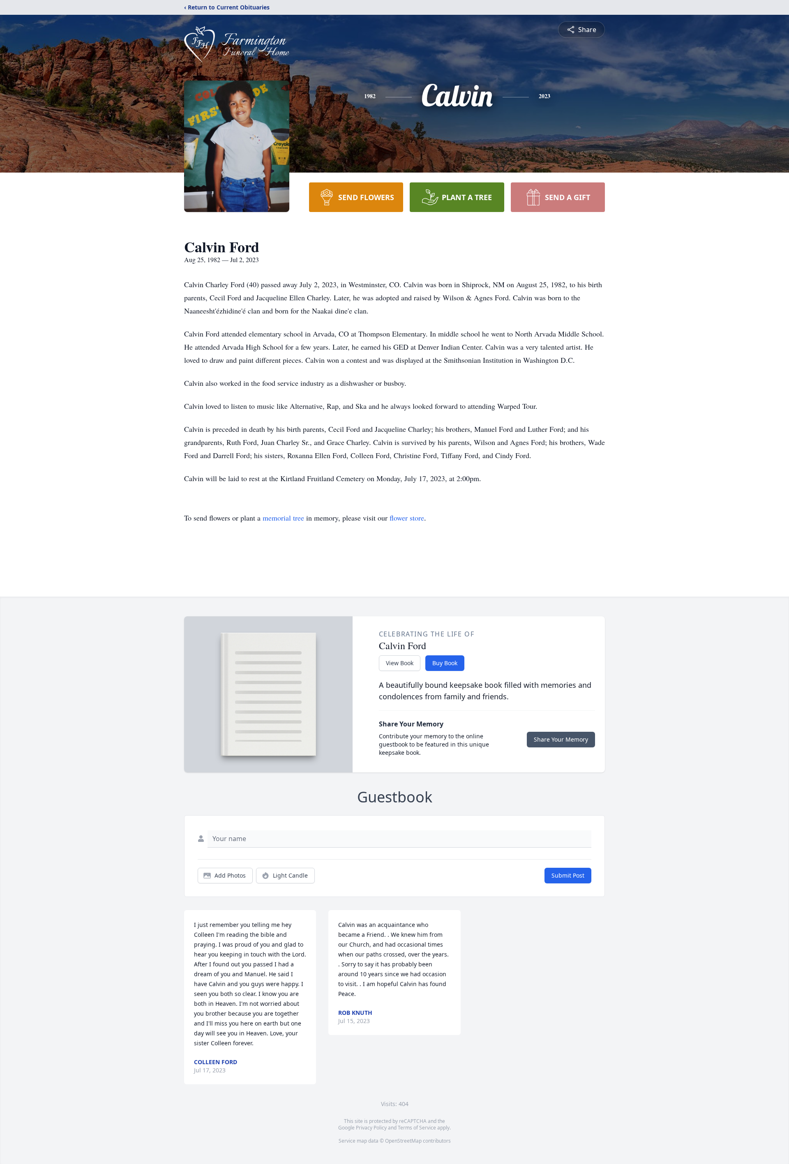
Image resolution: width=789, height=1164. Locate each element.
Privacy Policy (371, 1127)
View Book (399, 663)
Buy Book (444, 663)
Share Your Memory (561, 739)
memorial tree (283, 518)
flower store (407, 518)
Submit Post (567, 875)
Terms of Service (417, 1127)
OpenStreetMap (403, 1140)
